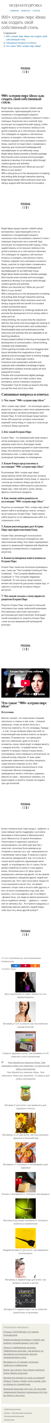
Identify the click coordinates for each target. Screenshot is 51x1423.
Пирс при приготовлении (32, 958)
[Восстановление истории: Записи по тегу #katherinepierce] (25, 990)
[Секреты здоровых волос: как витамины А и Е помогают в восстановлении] (25, 1049)
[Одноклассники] (35, 965)
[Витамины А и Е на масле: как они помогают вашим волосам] (25, 1020)
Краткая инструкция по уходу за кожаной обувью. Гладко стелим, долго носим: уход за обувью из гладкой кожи (24, 1381)
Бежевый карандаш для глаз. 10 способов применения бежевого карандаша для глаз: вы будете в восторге (25, 1392)
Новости (25, 10)
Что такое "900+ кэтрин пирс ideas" (23, 46)
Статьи (36, 10)
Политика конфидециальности (14, 1416)
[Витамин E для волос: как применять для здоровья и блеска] (25, 1101)
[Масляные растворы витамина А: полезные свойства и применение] (25, 1217)
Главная (14, 10)
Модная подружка (25, 5)
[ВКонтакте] (16, 965)
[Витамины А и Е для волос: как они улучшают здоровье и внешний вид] (25, 1131)
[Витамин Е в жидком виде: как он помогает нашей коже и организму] (25, 1305)
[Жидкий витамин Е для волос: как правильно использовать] (25, 1246)
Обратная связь (9, 1420)
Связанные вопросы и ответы (21, 42)
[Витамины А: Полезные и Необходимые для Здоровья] (25, 1161)
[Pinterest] (25, 965)
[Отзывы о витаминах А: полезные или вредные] (25, 1190)
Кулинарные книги (7, 961)
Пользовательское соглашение (21, 1413)
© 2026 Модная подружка (12, 1409)
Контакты (7, 1413)
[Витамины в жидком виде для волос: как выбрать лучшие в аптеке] (25, 1276)
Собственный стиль (16, 958)
